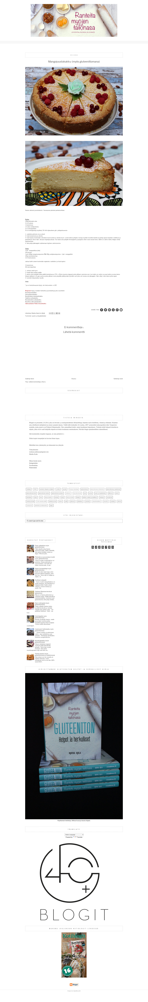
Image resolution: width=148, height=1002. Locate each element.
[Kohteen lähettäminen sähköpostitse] (50, 313)
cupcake (65, 489)
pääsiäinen (80, 501)
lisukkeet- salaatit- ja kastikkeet (90, 497)
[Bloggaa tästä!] (52, 313)
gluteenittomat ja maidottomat (113, 489)
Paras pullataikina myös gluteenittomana (42, 546)
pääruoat (72, 501)
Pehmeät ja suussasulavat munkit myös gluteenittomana (45, 557)
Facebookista (33, 465)
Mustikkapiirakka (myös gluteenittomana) (42, 641)
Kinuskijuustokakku (31, 292)
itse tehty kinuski (77, 493)
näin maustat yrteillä (41, 501)
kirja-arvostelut (48, 497)
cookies (58, 489)
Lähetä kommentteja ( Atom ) (37, 382)
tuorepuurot (29, 505)
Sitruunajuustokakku (31, 294)
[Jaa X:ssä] (55, 313)
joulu (85, 493)
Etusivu (74, 378)
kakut (35, 497)
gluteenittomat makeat (44, 493)
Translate (79, 837)
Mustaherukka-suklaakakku (33, 300)
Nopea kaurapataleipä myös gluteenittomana (43, 569)
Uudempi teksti (29, 378)
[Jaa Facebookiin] (57, 313)
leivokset (56, 497)
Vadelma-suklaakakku (31, 298)
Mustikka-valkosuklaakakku (33, 302)
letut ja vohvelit (70, 497)
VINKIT (35, 489)
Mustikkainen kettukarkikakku (34, 296)
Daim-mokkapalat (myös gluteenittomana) (42, 603)
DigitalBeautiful (77, 990)
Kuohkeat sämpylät (40, 580)
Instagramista (33, 463)
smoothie (105, 501)
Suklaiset (29, 489)
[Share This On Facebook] (102, 310)
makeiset (102, 497)
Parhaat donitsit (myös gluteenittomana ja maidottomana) (45, 654)
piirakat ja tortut (52, 501)
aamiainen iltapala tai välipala (46, 489)
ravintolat (87, 501)
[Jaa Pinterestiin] (59, 313)
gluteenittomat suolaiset (57, 493)
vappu (51, 505)
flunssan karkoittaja (73, 489)
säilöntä (119, 501)
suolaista (113, 501)
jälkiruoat (111, 493)
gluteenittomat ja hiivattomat (97, 489)
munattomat (109, 497)
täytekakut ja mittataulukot (41, 505)
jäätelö (117, 493)
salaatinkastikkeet (96, 501)
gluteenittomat (84, 489)
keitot (41, 497)
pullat (66, 501)
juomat (90, 493)
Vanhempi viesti (118, 378)
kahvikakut (29, 497)
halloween (68, 493)
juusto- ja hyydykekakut (39, 316)
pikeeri (60, 501)
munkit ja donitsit (30, 501)
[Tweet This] (106, 310)
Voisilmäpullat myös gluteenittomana (41, 617)
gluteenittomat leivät (31, 493)
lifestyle (78, 497)
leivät (62, 497)
